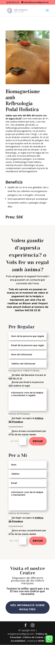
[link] (17, 10)
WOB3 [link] (41, 640)
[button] (47, 12)
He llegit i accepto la (26, 420)
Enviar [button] (38, 441)
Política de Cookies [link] (33, 637)
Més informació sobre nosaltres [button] (27, 607)
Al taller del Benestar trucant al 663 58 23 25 (27, 377)
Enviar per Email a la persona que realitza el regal (26, 384)
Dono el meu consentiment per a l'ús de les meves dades (27, 433)
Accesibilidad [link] (18, 640)
